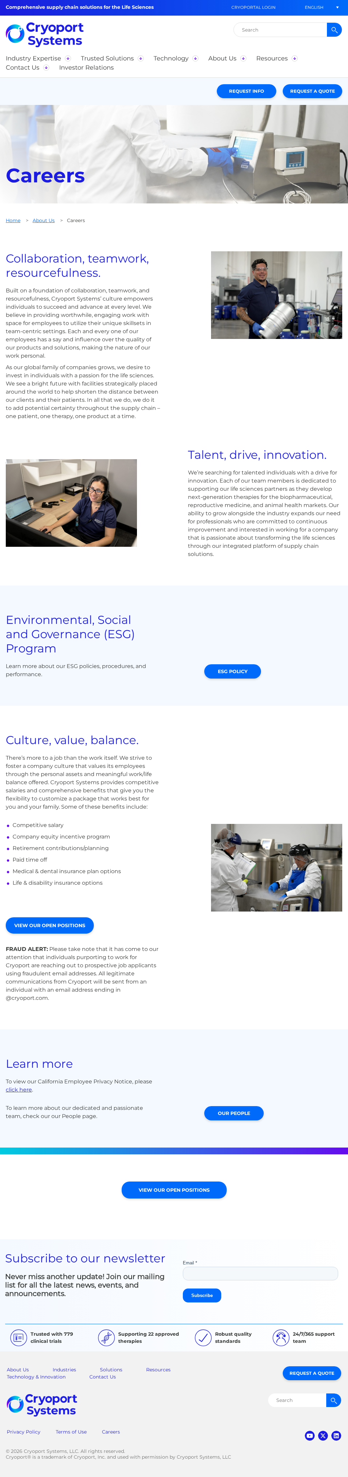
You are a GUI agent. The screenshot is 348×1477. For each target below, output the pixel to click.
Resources (158, 1370)
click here (19, 1089)
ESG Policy (232, 671)
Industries (64, 1370)
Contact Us (102, 1377)
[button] (314, 7)
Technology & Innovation (36, 1377)
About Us (44, 220)
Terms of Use (71, 1432)
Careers (111, 1432)
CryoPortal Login (253, 7)
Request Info (246, 91)
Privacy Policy (23, 1432)
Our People (234, 1113)
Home (13, 220)
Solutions (111, 1370)
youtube (310, 1436)
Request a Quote (312, 91)
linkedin (336, 1436)
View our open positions (49, 925)
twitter (323, 1436)
